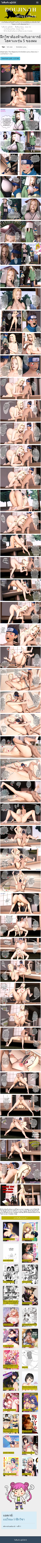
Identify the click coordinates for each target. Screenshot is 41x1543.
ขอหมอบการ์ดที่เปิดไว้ (9, 1239)
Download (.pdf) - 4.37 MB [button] (10, 58)
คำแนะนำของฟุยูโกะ (8, 1388)
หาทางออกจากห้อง (8, 1324)
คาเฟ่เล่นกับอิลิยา (26, 1474)
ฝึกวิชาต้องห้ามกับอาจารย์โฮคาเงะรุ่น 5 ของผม (20, 38)
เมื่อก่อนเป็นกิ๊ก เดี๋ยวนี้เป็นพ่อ (29, 1324)
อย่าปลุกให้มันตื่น (26, 1260)
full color (10, 47)
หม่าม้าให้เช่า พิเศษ (8, 1260)
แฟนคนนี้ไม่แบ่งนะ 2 (8, 1282)
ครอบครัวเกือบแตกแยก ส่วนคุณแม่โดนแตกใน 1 (10, 1430)
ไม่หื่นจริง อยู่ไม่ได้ (8, 2)
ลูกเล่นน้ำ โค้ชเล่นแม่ (8, 1453)
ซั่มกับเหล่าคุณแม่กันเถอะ (9, 1474)
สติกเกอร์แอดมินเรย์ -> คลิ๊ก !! (12, 1526)
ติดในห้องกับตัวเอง (27, 1303)
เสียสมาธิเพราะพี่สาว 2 (28, 1239)
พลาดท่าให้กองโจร (27, 1431)
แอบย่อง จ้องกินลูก (27, 1282)
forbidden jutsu (21, 47)
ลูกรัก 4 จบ (25, 1367)
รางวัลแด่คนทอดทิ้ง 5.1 (28, 1453)
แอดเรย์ (7, 1515)
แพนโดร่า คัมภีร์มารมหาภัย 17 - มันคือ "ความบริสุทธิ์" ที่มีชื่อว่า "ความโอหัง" (10, 1302)
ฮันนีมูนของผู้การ (26, 1346)
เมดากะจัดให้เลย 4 (27, 1410)
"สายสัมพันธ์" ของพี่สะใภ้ (9, 1410)
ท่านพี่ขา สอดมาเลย (8, 1346)
